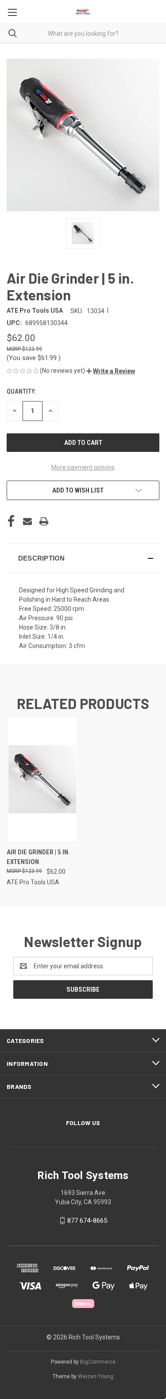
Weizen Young (95, 1376)
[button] (110, 371)
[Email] (27, 521)
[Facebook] (11, 521)
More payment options (83, 467)
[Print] (43, 521)
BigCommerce (98, 1362)
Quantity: (21, 391)
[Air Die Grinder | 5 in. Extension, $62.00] (42, 779)
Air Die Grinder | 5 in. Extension (38, 857)
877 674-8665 (87, 1221)
